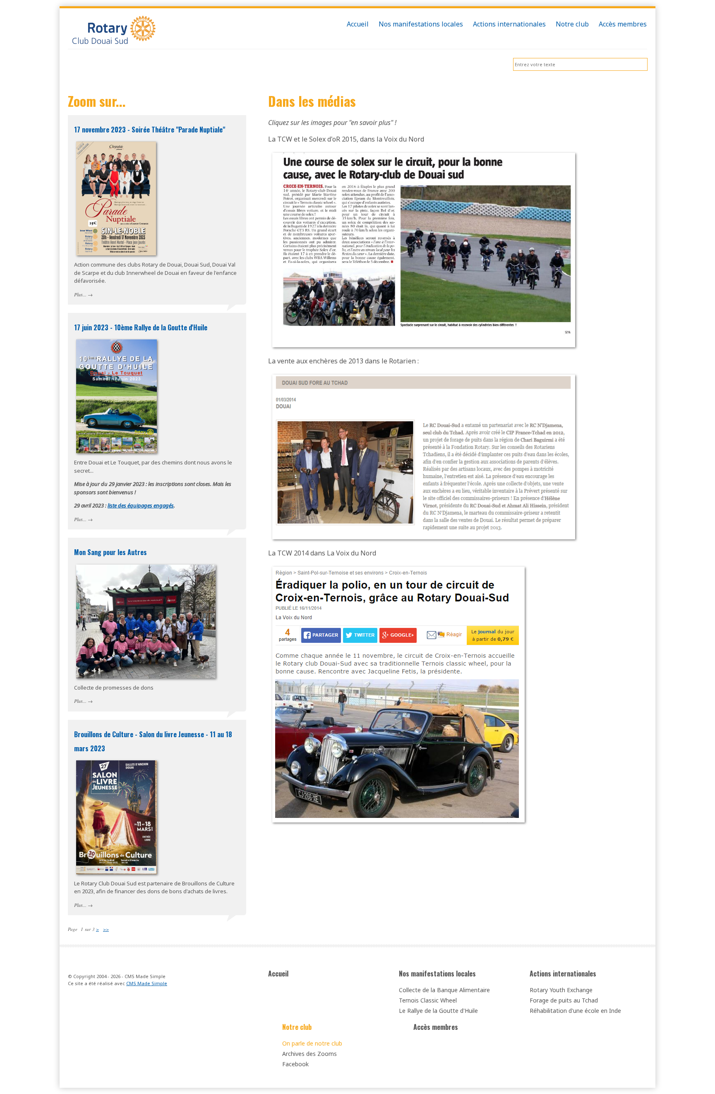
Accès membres (435, 1027)
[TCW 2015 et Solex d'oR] (423, 249)
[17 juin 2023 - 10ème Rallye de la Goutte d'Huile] (157, 396)
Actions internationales (563, 974)
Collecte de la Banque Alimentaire (444, 990)
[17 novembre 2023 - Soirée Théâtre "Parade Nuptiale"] (157, 198)
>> (106, 929)
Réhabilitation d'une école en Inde (575, 1011)
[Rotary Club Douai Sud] (157, 31)
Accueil (278, 974)
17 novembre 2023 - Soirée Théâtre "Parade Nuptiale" (149, 130)
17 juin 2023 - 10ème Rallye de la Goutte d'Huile (140, 327)
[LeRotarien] (423, 456)
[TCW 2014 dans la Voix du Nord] (398, 693)
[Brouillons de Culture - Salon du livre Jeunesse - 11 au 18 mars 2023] (157, 817)
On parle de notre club (312, 1043)
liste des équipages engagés (141, 505)
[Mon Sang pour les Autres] (157, 621)
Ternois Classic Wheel (428, 1000)
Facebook (295, 1064)
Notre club (297, 1027)
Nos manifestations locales (437, 974)
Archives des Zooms (309, 1054)
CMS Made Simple (146, 983)
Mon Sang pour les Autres (110, 552)
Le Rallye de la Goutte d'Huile (438, 1011)
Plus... (80, 294)
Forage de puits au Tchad (564, 1000)
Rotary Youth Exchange (561, 990)
